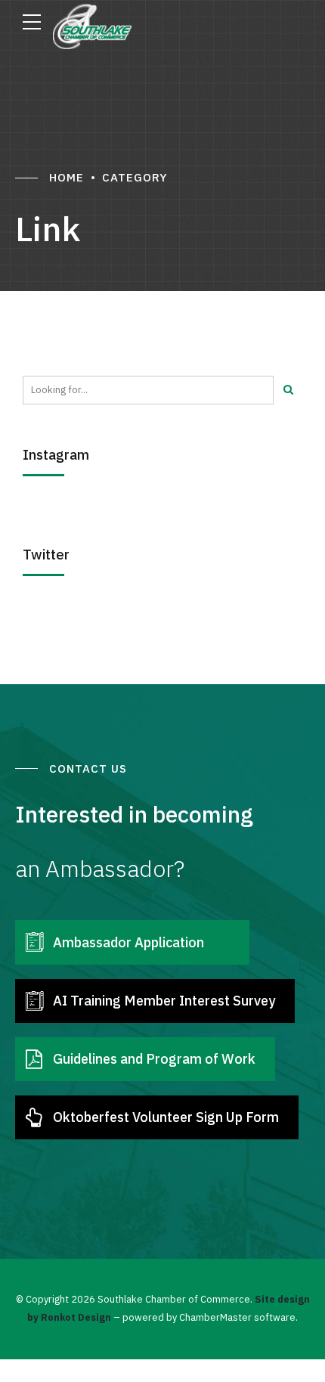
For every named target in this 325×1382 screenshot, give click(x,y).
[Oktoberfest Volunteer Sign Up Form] (34, 1117)
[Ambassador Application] (34, 942)
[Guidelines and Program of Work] (34, 1059)
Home (66, 177)
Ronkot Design (76, 1317)
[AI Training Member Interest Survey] (34, 1001)
